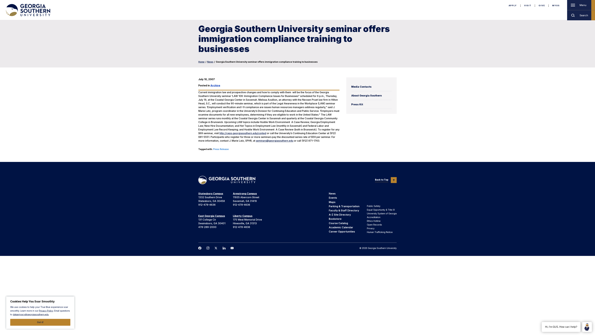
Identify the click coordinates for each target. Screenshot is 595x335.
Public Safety (373, 206)
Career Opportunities (342, 231)
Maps (332, 202)
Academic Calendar (341, 227)
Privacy (371, 228)
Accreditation (373, 217)
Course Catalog (338, 223)
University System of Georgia (382, 213)
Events (333, 197)
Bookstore (335, 218)
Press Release (221, 149)
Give (542, 5)
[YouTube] (232, 248)
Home (201, 61)
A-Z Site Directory (340, 214)
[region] (40, 313)
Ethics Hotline (374, 221)
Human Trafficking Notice (380, 232)
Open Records (374, 224)
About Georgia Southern (366, 95)
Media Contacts (361, 86)
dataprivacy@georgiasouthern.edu (31, 314)
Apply (513, 5)
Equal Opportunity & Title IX (381, 209)
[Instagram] (207, 248)
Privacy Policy (46, 310)
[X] (216, 248)
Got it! (40, 322)
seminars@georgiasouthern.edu (274, 140)
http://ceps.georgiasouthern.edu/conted (242, 133)
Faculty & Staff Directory (344, 210)
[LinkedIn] (224, 248)
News (210, 61)
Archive (215, 85)
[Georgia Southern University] (27, 10)
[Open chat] (587, 327)
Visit (527, 5)
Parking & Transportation (344, 206)
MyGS (556, 5)
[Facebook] (199, 248)
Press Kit (357, 104)
